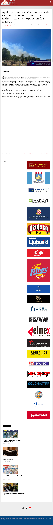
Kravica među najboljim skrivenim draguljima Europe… (12, 441)
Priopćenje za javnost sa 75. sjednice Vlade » (40, 153)
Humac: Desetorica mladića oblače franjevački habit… (12, 458)
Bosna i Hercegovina (45, 24)
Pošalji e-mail (8, 25)
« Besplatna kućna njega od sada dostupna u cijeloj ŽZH (20, 153)
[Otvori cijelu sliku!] (26, 47)
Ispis (3, 25)
